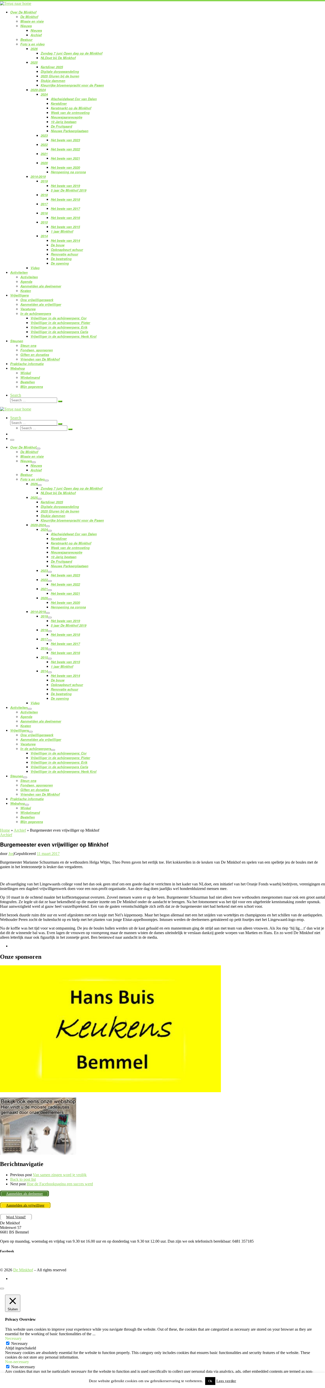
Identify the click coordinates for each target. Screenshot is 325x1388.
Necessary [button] (13, 1338)
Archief (20, 830)
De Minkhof (23, 1270)
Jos (10, 853)
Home (5, 830)
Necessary (19, 1343)
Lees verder (226, 1381)
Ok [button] (210, 1381)
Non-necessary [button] (17, 1362)
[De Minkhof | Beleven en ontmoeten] (15, 3)
